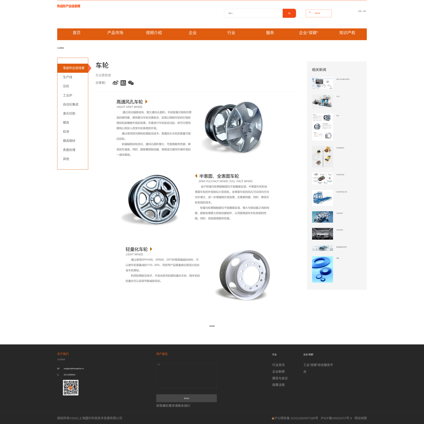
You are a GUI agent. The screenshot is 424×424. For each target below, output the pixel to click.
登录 (359, 11)
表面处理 (69, 150)
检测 (66, 131)
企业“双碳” (308, 33)
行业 (231, 33)
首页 (77, 33)
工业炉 (67, 95)
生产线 (67, 77)
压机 (66, 86)
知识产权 (347, 33)
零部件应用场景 (74, 68)
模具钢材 (69, 141)
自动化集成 (70, 104)
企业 (193, 33)
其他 (66, 159)
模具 (66, 122)
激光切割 (69, 113)
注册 (364, 11)
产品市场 (115, 33)
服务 (270, 33)
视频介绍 (154, 33)
